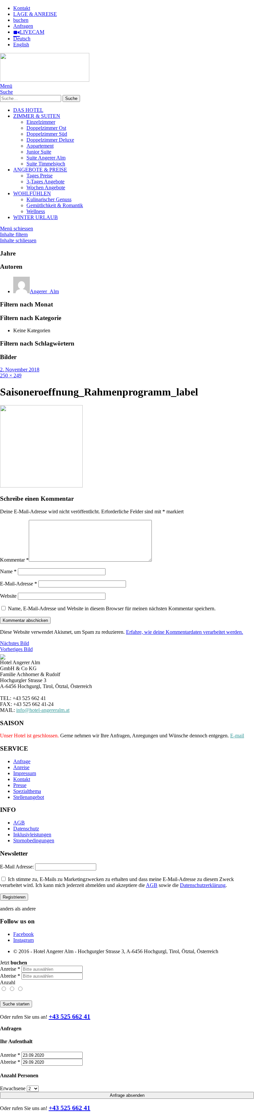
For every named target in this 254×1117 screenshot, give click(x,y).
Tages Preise (39, 175)
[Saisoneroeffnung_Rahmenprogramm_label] (41, 486)
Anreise (21, 767)
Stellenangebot (28, 797)
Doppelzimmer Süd (46, 134)
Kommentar (14, 560)
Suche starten (16, 1003)
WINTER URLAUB (35, 217)
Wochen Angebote (45, 187)
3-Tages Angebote (45, 181)
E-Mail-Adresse (18, 583)
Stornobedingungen (33, 840)
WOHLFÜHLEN (32, 193)
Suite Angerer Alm (45, 158)
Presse (19, 785)
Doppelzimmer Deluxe (50, 140)
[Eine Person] (4, 989)
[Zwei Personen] (12, 989)
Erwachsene (12, 1088)
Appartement (40, 146)
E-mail (237, 735)
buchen (20, 20)
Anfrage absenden (127, 1095)
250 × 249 (10, 375)
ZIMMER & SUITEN (36, 116)
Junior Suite (38, 152)
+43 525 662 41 (69, 1016)
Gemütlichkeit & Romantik (54, 205)
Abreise (10, 976)
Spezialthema (27, 791)
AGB (19, 822)
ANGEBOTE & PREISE (40, 169)
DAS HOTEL (28, 110)
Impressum (24, 773)
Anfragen (23, 26)
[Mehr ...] (20, 989)
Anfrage (21, 761)
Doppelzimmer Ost (46, 128)
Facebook (23, 934)
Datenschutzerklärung (203, 885)
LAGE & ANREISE (35, 14)
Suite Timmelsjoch (45, 163)
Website (8, 596)
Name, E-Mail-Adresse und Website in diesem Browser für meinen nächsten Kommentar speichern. (112, 608)
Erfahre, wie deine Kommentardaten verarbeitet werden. (184, 632)
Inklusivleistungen (32, 834)
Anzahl (7, 982)
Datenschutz (26, 828)
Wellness (35, 211)
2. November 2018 (19, 369)
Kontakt (21, 8)
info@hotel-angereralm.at (42, 710)
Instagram (23, 940)
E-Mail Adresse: (17, 866)
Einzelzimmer (40, 122)
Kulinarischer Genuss (48, 199)
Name (8, 571)
